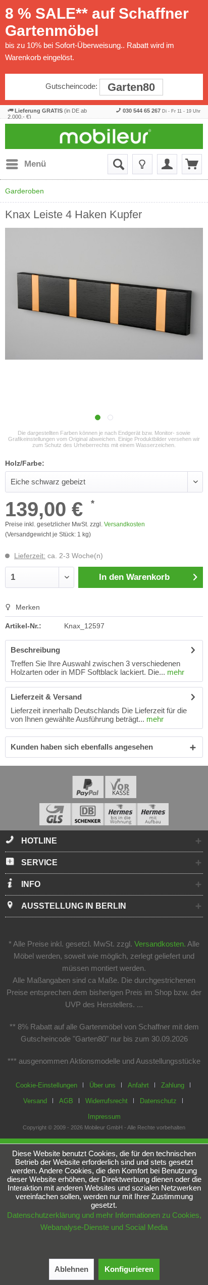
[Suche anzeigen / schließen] (118, 164)
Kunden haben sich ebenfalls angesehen (82, 747)
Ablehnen (71, 1269)
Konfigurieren (129, 1269)
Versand (35, 1101)
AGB (66, 1101)
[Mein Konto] (167, 164)
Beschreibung (35, 650)
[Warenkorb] (192, 164)
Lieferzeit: (29, 556)
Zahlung (172, 1085)
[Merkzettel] (142, 164)
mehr (174, 672)
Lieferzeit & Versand (46, 697)
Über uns (102, 1085)
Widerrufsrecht (106, 1101)
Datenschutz (158, 1101)
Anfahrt (138, 1085)
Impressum (104, 1116)
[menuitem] (25, 164)
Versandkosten (124, 524)
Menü (35, 164)
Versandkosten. (160, 944)
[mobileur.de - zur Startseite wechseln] (104, 136)
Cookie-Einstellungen (46, 1085)
